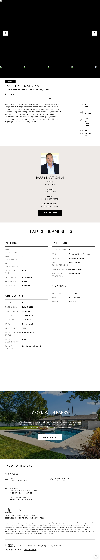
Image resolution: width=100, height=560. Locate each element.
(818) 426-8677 (50, 192)
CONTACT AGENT (50, 213)
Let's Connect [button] (50, 437)
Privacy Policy (30, 550)
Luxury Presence (55, 546)
